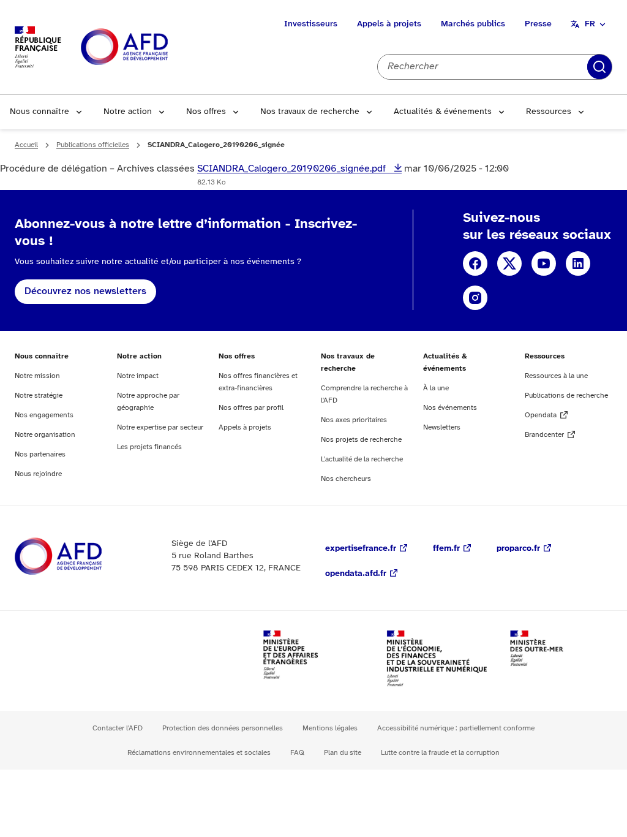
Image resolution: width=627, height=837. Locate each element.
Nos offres (206, 111)
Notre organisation (45, 435)
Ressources (548, 111)
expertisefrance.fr (360, 548)
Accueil (26, 145)
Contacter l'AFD (117, 728)
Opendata (541, 415)
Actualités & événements (443, 111)
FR (590, 24)
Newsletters (441, 427)
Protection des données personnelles (222, 728)
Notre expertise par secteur (160, 427)
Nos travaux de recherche (309, 111)
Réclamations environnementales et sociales (199, 753)
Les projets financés (149, 447)
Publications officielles (92, 145)
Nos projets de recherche (361, 440)
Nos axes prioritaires (354, 420)
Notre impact (138, 376)
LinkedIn (578, 263)
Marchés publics (473, 24)
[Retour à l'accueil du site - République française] (152, 47)
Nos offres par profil (251, 408)
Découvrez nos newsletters (85, 291)
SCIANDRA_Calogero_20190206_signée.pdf (292, 169)
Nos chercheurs (346, 479)
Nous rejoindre (38, 474)
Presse (538, 24)
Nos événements (450, 408)
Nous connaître (39, 111)
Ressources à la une (556, 376)
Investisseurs (310, 24)
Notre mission (37, 376)
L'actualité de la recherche (362, 459)
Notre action (127, 111)
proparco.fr (518, 548)
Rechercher (599, 67)
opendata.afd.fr (355, 573)
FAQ (297, 753)
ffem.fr (446, 548)
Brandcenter (544, 435)
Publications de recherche (566, 396)
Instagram (475, 298)
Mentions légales (330, 728)
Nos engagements (44, 415)
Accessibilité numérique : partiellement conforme (456, 728)
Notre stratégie (38, 396)
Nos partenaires (40, 454)
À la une (436, 388)
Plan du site (342, 753)
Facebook (475, 263)
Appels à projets (389, 24)
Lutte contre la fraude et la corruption (440, 753)
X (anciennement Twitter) (509, 263)
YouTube (543, 263)
